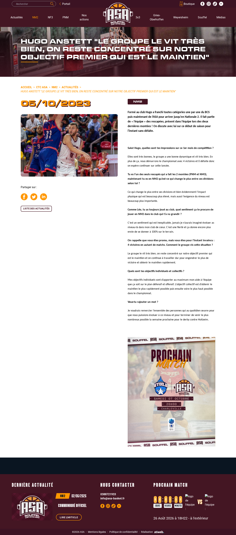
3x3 (138, 17)
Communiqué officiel (72, 506)
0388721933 (108, 494)
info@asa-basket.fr (112, 498)
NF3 (50, 17)
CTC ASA (42, 87)
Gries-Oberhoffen (157, 17)
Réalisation (147, 531)
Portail (66, 4)
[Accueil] (113, 17)
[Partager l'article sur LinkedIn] (43, 196)
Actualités (17, 17)
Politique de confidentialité (123, 531)
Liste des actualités (36, 208)
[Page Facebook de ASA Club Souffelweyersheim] (202, 4)
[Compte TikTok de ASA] (215, 4)
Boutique (189, 4)
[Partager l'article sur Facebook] (24, 196)
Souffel (202, 17)
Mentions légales (97, 531)
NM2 (35, 17)
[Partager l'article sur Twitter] (33, 196)
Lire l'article (69, 517)
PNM (66, 17)
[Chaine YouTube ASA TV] (221, 4)
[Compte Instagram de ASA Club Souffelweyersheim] (209, 4)
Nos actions (84, 17)
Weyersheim (180, 17)
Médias (220, 17)
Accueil (26, 87)
